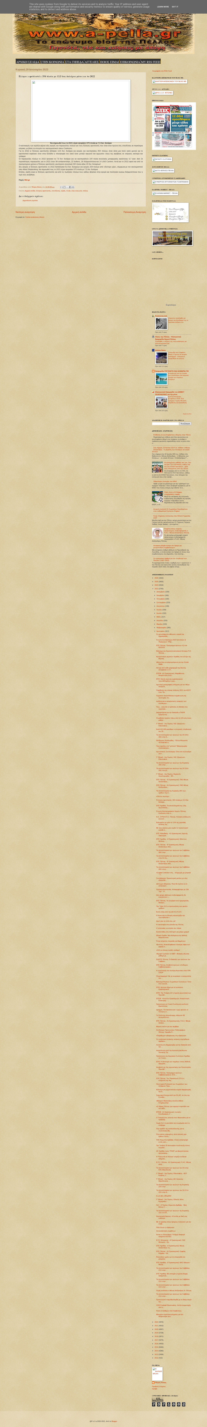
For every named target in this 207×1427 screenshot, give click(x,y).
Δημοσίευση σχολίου (30, 200)
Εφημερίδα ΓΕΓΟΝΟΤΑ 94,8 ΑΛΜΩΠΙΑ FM (172, 371)
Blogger (114, 1421)
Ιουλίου (159, 610)
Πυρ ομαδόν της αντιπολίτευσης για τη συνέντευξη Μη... (170, 1130)
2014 (157, 1351)
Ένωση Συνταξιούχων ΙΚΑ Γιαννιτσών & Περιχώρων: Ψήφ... (171, 641)
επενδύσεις (56, 191)
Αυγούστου (161, 606)
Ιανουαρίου (161, 631)
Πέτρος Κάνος (160, 1382)
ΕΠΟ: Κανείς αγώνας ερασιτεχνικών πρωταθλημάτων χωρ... (169, 680)
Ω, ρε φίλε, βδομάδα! (163, 1196)
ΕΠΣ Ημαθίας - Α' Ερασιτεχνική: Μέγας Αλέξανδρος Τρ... (170, 1247)
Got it (175, 7)
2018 (157, 1336)
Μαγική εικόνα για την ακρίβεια (167, 1026)
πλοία (68, 191)
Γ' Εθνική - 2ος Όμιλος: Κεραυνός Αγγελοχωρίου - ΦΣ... (168, 775)
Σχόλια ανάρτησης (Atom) (34, 217)
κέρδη (63, 191)
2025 (157, 581)
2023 (157, 589)
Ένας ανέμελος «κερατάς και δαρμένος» (170, 941)
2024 (157, 585)
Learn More (163, 7)
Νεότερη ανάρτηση (25, 212)
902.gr (27, 180)
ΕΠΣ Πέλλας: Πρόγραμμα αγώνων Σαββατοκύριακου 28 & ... (169, 1074)
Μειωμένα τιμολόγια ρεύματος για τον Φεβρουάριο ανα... (169, 1315)
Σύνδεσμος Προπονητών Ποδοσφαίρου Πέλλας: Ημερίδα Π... (170, 1031)
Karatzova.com (161, 316)
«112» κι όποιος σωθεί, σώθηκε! (168, 950)
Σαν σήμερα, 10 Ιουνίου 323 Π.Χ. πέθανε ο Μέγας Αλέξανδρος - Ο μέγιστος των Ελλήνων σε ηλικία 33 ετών (171, 450)
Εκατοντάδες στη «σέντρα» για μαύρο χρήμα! (172, 932)
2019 (157, 1333)
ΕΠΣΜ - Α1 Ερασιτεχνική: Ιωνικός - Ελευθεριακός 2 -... (169, 1113)
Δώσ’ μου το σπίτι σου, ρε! (165, 921)
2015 (157, 1347)
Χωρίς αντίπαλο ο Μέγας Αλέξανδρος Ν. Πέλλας (173, 1290)
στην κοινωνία (76, 191)
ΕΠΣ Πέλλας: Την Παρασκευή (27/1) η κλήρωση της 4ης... (170, 1079)
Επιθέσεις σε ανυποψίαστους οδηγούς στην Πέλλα (171, 435)
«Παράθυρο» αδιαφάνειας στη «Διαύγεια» (171, 1036)
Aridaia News (160, 350)
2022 (157, 1322)
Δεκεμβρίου (161, 592)
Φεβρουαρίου (162, 627)
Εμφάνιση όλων (187, 414)
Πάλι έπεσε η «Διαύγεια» (165, 1227)
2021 (157, 1326)
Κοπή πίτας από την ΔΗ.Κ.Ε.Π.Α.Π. (169, 912)
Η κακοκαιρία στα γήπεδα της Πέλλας (170, 924)
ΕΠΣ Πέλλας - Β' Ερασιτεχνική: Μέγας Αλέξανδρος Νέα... (170, 846)
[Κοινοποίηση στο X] (67, 187)
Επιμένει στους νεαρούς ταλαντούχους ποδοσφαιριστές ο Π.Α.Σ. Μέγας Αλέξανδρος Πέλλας (176, 531)
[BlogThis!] (64, 187)
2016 (157, 1344)
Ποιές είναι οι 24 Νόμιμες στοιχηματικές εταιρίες (173, 493)
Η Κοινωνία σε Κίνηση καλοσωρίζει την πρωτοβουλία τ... (170, 916)
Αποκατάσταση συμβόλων (166, 1231)
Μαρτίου (160, 624)
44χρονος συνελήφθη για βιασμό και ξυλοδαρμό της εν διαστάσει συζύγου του (178, 320)
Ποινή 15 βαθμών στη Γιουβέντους (168, 1311)
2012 (157, 1358)
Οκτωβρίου (161, 599)
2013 (157, 1354)
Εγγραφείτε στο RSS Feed (162, 71)
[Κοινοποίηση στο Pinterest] (73, 187)
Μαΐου (159, 617)
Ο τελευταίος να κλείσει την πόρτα (168, 928)
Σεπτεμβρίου (161, 602)
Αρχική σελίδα (30, 191)
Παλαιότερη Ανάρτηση (135, 212)
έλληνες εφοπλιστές (43, 191)
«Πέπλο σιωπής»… (163, 796)
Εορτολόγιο (171, 305)
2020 (157, 1329)
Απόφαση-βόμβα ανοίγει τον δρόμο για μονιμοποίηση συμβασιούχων (167, 546)
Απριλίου (160, 620)
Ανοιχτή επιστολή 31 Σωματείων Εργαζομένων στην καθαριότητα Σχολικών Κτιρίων (170, 510)
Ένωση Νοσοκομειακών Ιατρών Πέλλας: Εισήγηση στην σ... (171, 812)
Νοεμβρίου (161, 595)
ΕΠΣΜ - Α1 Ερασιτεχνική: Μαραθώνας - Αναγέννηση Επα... (170, 674)
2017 (157, 1340)
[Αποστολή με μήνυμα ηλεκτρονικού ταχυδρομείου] (61, 187)
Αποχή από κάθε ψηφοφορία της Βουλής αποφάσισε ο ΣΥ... (171, 669)
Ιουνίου (159, 613)
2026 (157, 578)
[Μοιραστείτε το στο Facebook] (70, 187)
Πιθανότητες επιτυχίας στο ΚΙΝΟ (165, 481)
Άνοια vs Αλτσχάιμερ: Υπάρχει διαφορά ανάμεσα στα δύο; (170, 1235)
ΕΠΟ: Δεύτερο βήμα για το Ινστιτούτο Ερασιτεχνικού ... (169, 988)
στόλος (85, 191)
